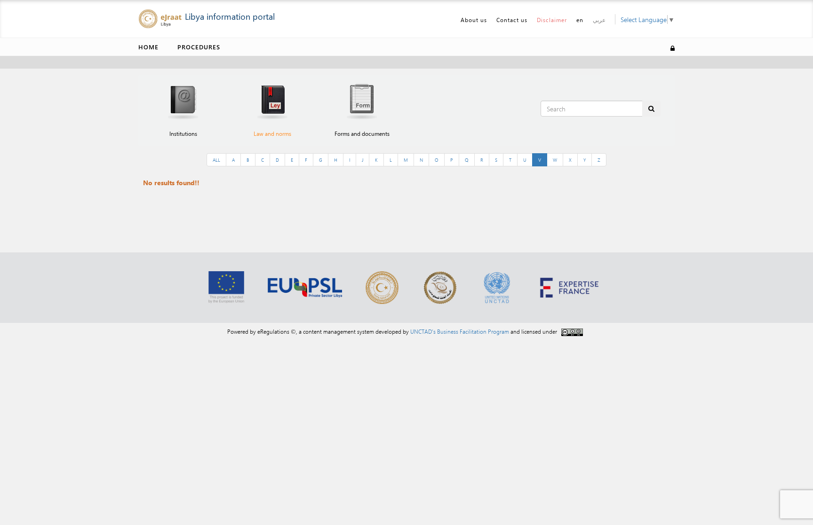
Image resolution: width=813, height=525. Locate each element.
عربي (599, 20)
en (579, 20)
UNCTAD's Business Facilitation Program (459, 331)
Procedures (198, 47)
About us (474, 20)
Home (148, 47)
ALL (216, 160)
